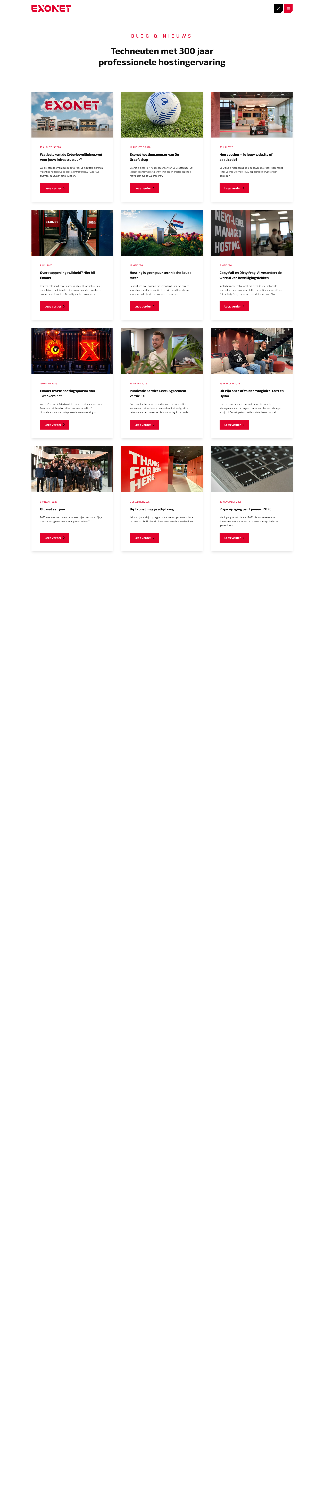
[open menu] (288, 8)
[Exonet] (51, 8)
